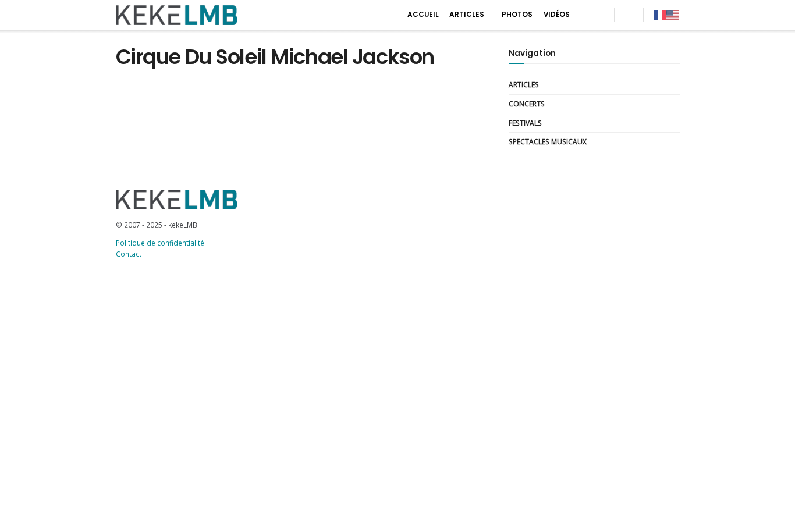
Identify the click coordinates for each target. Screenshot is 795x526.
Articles (466, 14)
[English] (672, 14)
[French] (660, 14)
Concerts (527, 103)
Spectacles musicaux (548, 141)
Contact (128, 253)
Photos (517, 14)
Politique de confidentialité (160, 242)
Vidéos (557, 14)
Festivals (525, 122)
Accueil (423, 14)
